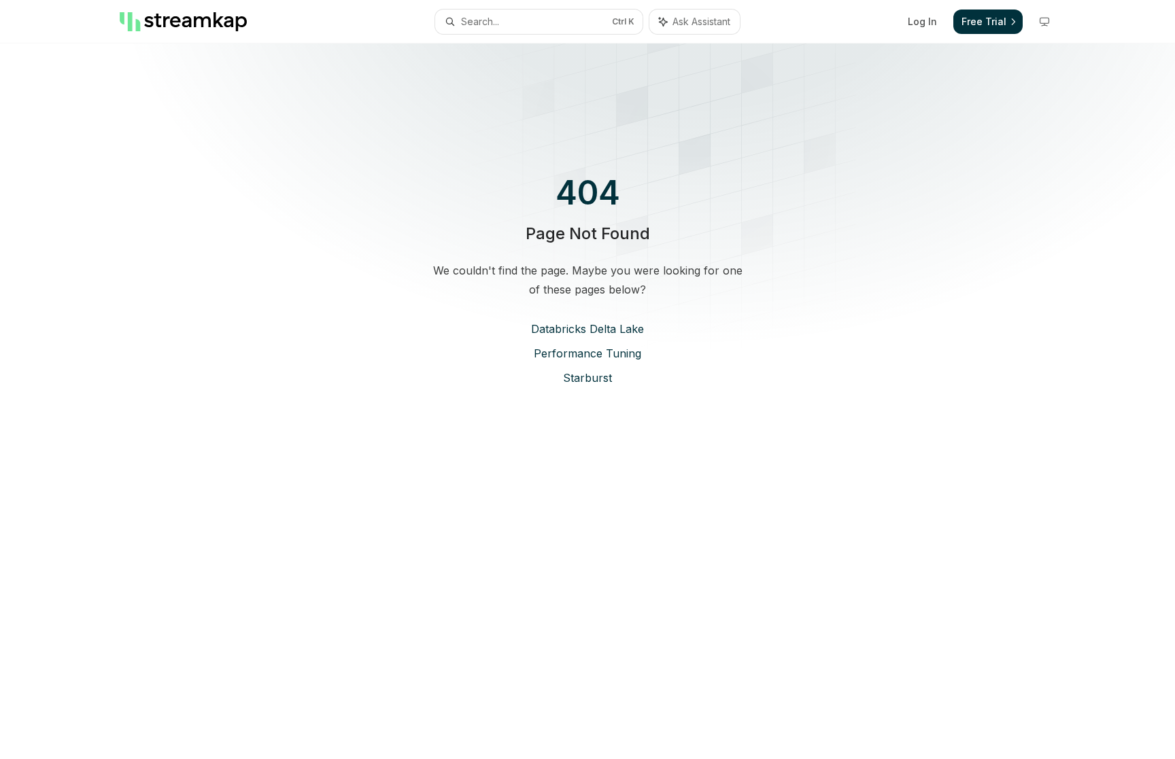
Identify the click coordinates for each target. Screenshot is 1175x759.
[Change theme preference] (1044, 22)
